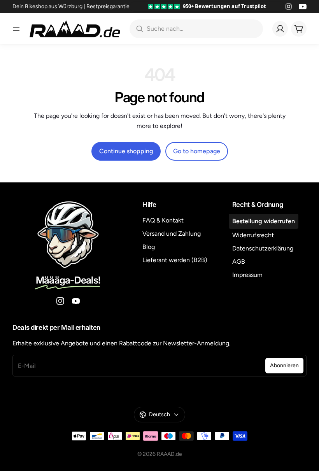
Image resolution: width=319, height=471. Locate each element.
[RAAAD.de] (75, 28)
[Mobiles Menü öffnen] (16, 29)
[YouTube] (303, 7)
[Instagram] (289, 7)
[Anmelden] (280, 29)
